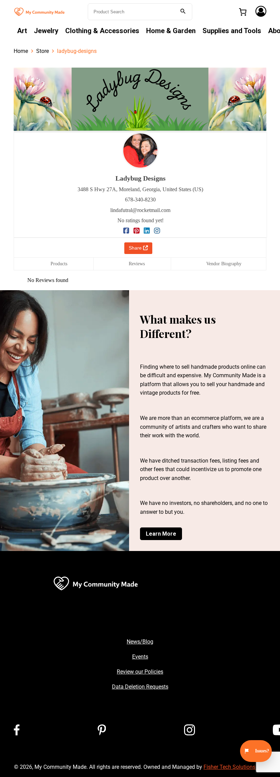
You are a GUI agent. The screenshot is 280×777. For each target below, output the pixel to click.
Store (42, 51)
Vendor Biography (223, 263)
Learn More (161, 534)
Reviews (137, 263)
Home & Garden (171, 31)
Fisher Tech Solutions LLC (235, 767)
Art (22, 31)
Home (21, 51)
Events (140, 656)
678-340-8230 (140, 199)
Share (136, 248)
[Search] (183, 12)
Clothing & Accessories (102, 31)
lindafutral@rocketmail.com (140, 210)
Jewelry (46, 31)
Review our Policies (140, 671)
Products (59, 263)
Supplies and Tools (231, 31)
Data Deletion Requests (140, 686)
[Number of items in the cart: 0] (242, 11)
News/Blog (140, 641)
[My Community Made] (40, 11)
